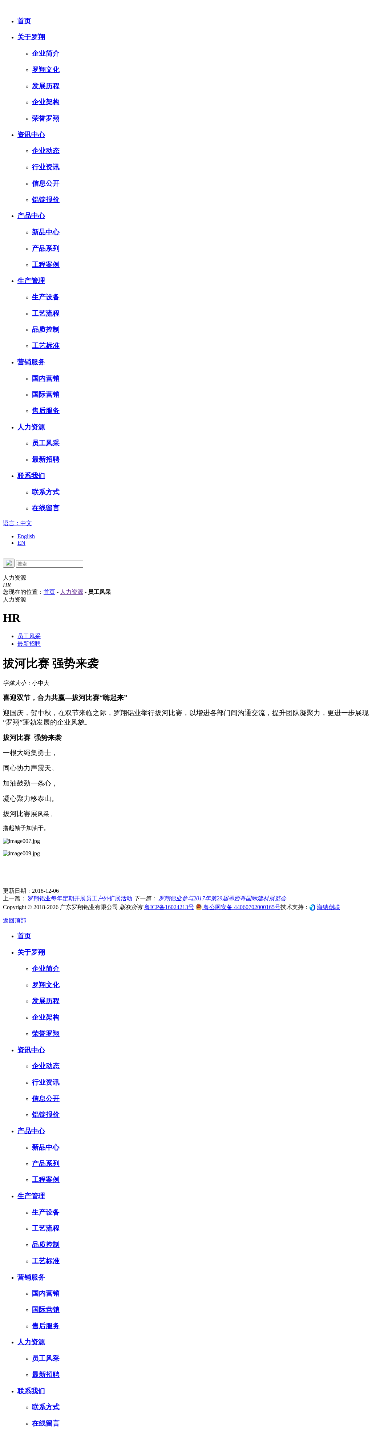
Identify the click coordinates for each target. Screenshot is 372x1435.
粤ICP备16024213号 (169, 907)
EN (21, 543)
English (26, 536)
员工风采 (29, 636)
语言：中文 (17, 523)
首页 (49, 592)
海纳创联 (328, 907)
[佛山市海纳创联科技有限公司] (312, 907)
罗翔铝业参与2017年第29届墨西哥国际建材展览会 (222, 898)
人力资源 (71, 592)
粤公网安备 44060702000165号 (241, 907)
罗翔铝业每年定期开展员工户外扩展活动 (80, 898)
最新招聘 (29, 644)
